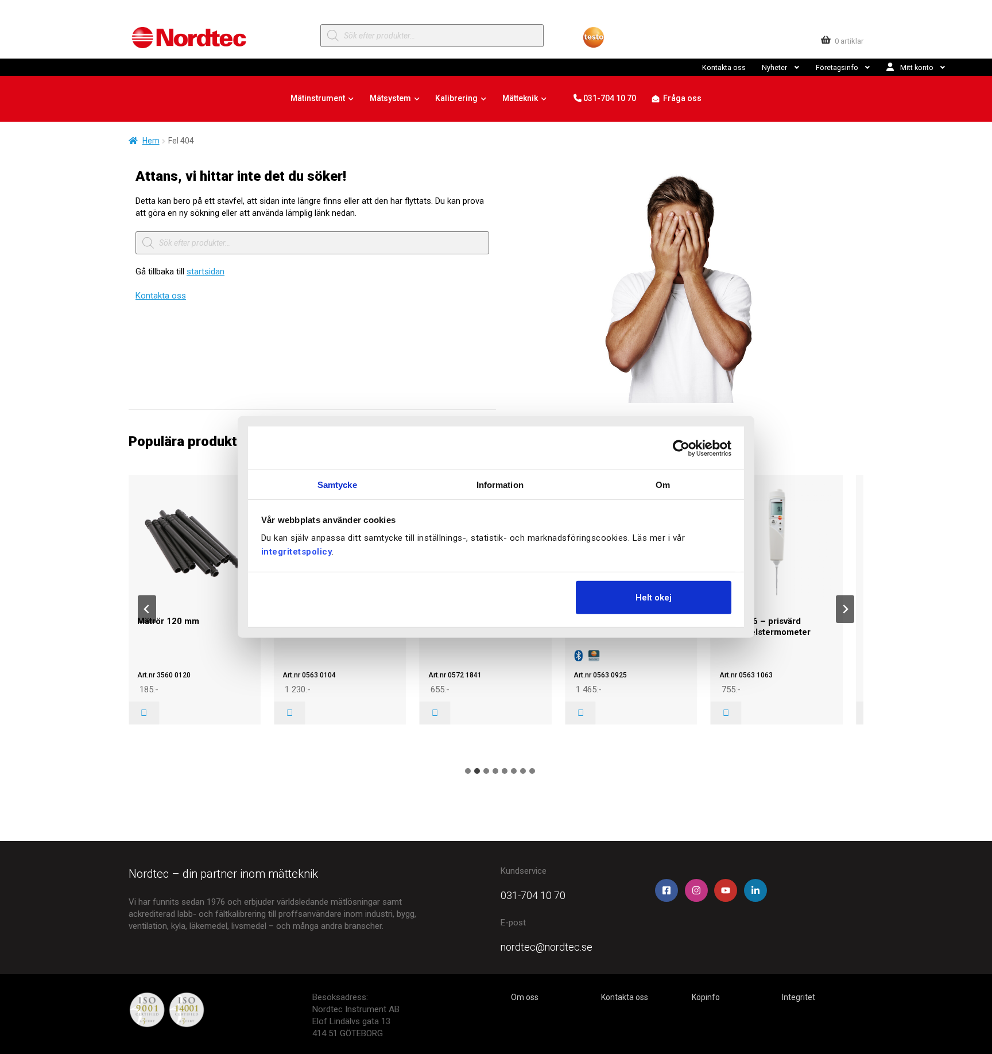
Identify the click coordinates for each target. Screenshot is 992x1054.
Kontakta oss (724, 67)
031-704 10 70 (609, 98)
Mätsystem (390, 98)
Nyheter (774, 67)
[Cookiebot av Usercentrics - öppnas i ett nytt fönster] (681, 447)
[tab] (468, 771)
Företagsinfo (837, 67)
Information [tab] (500, 485)
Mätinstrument (317, 98)
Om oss (524, 997)
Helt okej (654, 597)
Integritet (798, 997)
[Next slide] (845, 609)
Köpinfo (706, 997)
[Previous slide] (147, 609)
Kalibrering (456, 98)
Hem (151, 140)
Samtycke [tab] (337, 485)
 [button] (144, 713)
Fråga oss (682, 98)
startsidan (205, 271)
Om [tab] (663, 485)
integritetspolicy (296, 552)
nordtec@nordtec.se (546, 947)
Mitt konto (916, 67)
